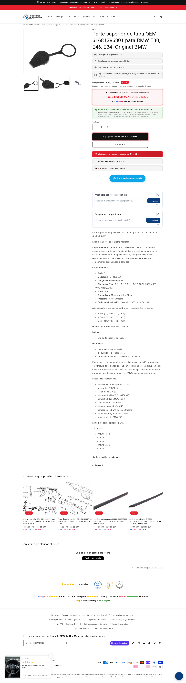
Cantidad (95, 122)
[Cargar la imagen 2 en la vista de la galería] (47, 83)
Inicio (25, 25)
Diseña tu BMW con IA (82, 629)
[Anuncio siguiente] (161, 7)
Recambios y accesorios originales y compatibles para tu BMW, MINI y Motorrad (77, 674)
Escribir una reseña (93, 558)
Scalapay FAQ (72, 624)
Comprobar (153, 220)
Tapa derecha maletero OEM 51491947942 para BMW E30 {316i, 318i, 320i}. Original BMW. (75, 521)
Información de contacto (154, 677)
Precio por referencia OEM (60, 620)
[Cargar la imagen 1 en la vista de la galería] (31, 83)
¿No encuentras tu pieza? (85, 620)
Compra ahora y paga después (122, 620)
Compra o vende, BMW (103, 629)
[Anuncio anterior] (24, 7)
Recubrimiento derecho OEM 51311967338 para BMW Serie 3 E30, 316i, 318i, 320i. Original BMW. (110, 521)
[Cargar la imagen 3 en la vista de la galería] (62, 83)
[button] (60, 16)
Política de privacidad (92, 677)
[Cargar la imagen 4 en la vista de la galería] (78, 83)
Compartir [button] (99, 465)
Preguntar (154, 201)
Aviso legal (139, 677)
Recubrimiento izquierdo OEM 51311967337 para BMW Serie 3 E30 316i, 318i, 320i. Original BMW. (145, 521)
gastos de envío (118, 86)
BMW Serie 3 (34, 25)
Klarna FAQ (59, 624)
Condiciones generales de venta (93, 624)
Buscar (65, 615)
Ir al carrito (120, 144)
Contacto (102, 620)
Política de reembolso (74, 677)
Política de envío (126, 677)
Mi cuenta (55, 615)
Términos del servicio (110, 677)
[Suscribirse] (66, 643)
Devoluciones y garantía (122, 615)
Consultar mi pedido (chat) (98, 615)
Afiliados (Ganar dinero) (120, 624)
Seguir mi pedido (77, 615)
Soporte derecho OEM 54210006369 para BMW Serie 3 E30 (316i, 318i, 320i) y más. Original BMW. (39, 521)
